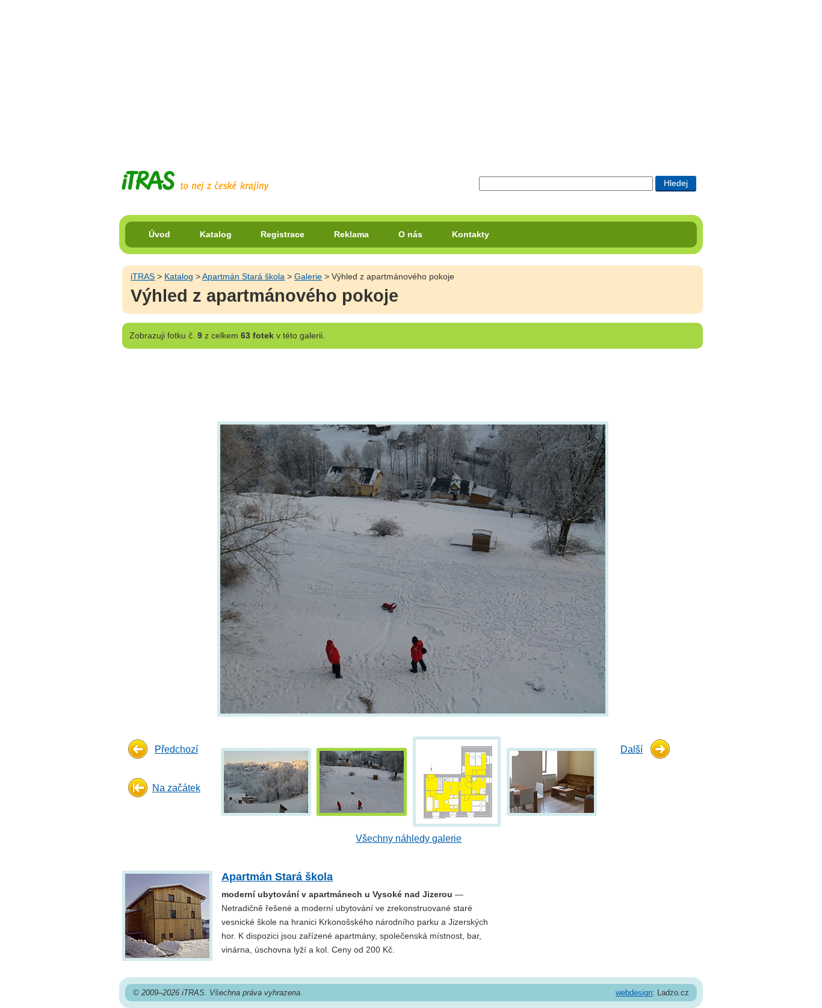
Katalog (216, 234)
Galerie (308, 276)
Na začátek (176, 788)
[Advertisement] (411, 75)
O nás (410, 234)
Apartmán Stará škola (243, 276)
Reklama (351, 234)
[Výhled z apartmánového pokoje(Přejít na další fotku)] (411, 568)
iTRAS (143, 276)
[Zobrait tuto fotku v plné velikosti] (266, 781)
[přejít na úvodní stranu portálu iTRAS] (195, 181)
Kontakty (470, 234)
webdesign (634, 992)
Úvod (159, 234)
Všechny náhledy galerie (409, 838)
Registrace (282, 234)
